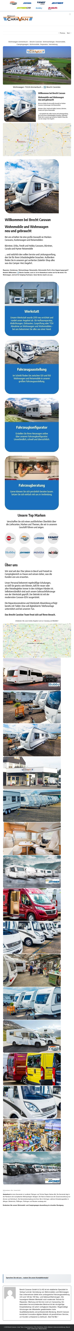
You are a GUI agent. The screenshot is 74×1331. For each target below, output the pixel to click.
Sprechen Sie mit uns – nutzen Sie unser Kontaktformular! (27, 1278)
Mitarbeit (50, 1327)
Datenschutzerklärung (59, 1327)
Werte (45, 1327)
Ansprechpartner (28, 1327)
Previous (62, 33)
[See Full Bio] (58, 1317)
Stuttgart (35, 1197)
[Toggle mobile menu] (70, 14)
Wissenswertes (43, 1328)
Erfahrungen (34, 1328)
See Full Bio (52, 1317)
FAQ (35, 1327)
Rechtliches (40, 1327)
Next (68, 33)
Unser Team (20, 1327)
